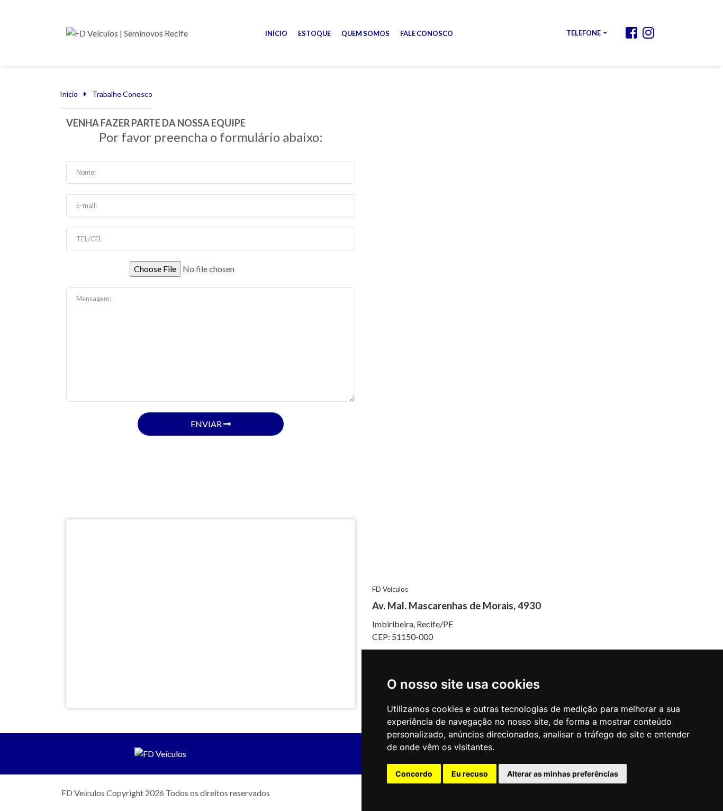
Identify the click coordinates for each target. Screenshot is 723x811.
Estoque (314, 33)
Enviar (207, 424)
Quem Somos (365, 33)
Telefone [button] (584, 33)
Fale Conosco (426, 33)
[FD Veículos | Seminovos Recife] (127, 33)
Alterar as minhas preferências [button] (562, 773)
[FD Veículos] (160, 752)
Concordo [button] (413, 773)
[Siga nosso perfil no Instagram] (648, 34)
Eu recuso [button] (469, 773)
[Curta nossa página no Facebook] (631, 34)
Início (276, 33)
